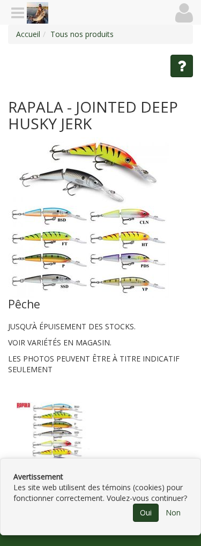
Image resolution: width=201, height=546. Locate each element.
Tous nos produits (82, 34)
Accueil (28, 34)
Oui (146, 512)
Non (173, 512)
